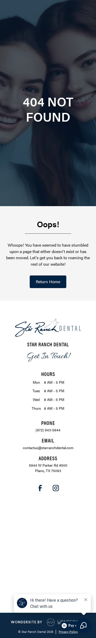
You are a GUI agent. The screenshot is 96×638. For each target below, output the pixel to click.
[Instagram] (56, 488)
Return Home (48, 281)
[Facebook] (40, 488)
